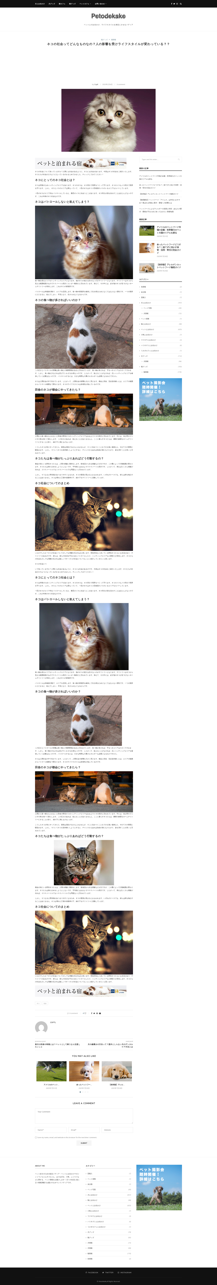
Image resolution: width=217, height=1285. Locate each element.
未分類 (161, 292)
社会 (45, 1003)
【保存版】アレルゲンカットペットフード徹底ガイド (158, 194)
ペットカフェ (84, 4)
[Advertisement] (108, 64)
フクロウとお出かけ (161, 340)
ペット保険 (161, 319)
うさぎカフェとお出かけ (161, 350)
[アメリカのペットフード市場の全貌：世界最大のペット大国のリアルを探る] (51, 1071)
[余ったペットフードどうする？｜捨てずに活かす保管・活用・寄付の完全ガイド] (84, 1071)
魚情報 (161, 287)
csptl (96, 84)
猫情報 (113, 40)
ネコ (38, 1003)
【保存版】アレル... (117, 1084)
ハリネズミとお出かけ (161, 345)
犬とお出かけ (40, 4)
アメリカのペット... (51, 1084)
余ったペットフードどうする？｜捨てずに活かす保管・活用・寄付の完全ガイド (169, 248)
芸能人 (161, 297)
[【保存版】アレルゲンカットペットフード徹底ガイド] (117, 1071)
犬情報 (162, 313)
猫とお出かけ (161, 324)
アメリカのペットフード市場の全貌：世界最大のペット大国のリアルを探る (169, 230)
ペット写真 (162, 308)
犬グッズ (52, 4)
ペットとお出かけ (161, 329)
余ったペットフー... (84, 1084)
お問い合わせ (100, 4)
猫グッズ (72, 4)
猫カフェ (62, 4)
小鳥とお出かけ (161, 335)
